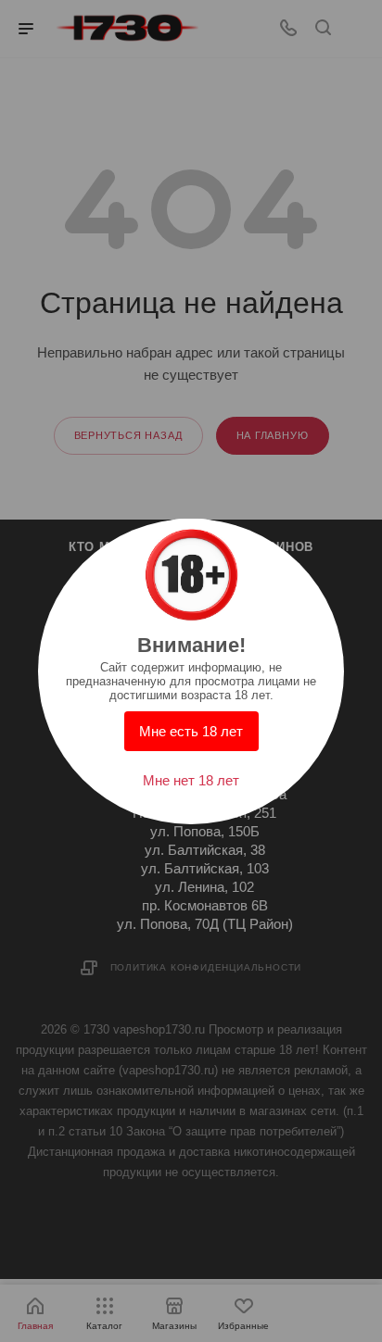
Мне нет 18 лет (191, 780)
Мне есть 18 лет (191, 731)
